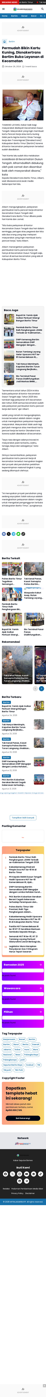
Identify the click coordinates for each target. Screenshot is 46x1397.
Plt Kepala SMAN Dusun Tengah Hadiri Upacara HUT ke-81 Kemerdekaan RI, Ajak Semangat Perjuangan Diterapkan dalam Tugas (25, 880)
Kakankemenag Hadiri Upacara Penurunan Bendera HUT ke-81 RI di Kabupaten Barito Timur (25, 919)
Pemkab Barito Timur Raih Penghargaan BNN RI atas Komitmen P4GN (11, 607)
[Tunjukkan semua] (40, 964)
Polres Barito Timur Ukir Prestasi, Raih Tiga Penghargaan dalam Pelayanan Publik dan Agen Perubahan (23, 909)
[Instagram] (19, 1174)
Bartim (14, 16)
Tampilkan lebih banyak (23, 817)
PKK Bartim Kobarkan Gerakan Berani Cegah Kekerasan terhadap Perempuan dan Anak (14, 782)
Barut (33, 16)
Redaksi (6, 1188)
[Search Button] (42, 9)
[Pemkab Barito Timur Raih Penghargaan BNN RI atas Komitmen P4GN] (12, 594)
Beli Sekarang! (23, 1118)
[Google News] (33, 1174)
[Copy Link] (23, 534)
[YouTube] (26, 1174)
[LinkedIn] (19, 1181)
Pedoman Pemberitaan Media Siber (27, 1188)
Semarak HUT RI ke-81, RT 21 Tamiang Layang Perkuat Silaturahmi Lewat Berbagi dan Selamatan (25, 939)
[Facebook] (4, 534)
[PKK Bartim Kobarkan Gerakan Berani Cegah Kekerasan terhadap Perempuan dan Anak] (39, 779)
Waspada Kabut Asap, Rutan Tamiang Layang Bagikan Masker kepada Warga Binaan (33, 595)
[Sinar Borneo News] (23, 9)
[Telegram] (13, 534)
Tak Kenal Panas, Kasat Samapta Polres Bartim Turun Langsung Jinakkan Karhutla (33, 581)
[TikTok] (40, 1174)
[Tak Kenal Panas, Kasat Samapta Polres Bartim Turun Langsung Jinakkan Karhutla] (34, 569)
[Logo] (23, 1155)
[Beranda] (4, 41)
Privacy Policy (17, 1193)
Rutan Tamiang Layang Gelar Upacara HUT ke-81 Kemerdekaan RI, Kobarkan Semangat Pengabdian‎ (28, 354)
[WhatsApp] (18, 534)
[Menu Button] (3, 9)
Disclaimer (30, 1193)
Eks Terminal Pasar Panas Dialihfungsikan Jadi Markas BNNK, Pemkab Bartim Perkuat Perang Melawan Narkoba (28, 379)
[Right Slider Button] (43, 15)
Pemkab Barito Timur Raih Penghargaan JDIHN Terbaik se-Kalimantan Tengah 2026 (29, 330)
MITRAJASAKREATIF (18, 1202)
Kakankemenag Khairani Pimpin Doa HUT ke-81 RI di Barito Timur (22, 870)
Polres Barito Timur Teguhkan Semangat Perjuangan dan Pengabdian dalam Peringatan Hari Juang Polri (12, 581)
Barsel (24, 16)
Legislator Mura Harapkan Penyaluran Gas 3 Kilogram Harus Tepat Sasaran (23, 949)
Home (4, 16)
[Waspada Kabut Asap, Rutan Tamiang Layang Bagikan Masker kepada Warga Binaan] (34, 589)
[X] (9, 534)
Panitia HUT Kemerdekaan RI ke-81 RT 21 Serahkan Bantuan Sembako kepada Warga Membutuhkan (24, 929)
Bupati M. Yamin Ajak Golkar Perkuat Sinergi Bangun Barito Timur (27, 318)
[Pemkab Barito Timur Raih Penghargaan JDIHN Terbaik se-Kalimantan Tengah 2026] (9, 331)
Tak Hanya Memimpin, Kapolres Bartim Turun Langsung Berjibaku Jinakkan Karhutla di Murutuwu (28, 367)
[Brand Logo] (23, 1143)
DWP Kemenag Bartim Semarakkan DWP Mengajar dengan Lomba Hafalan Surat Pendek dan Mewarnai (27, 342)
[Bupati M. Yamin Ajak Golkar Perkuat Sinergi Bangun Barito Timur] (9, 319)
